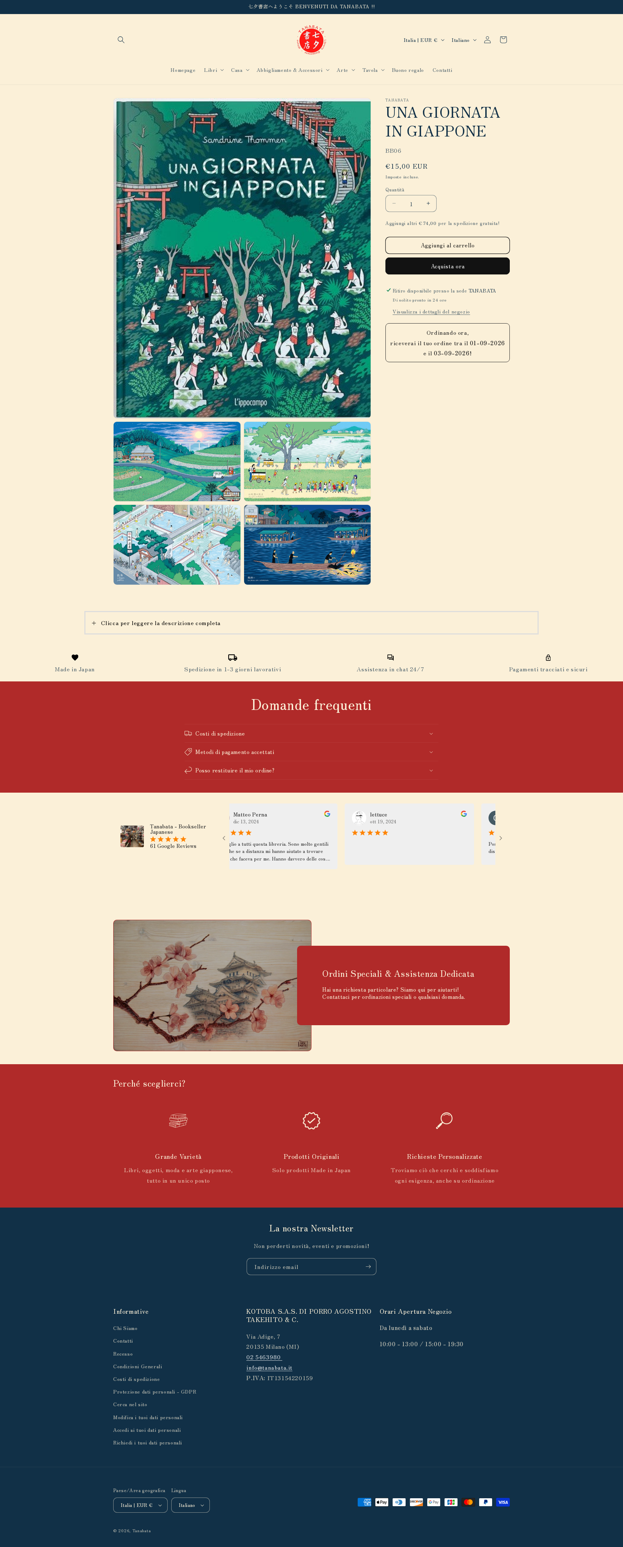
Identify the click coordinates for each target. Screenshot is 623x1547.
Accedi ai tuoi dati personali (147, 1429)
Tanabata (141, 1530)
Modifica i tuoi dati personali (148, 1417)
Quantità (394, 189)
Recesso (123, 1353)
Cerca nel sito (130, 1404)
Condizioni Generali (137, 1366)
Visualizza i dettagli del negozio (431, 311)
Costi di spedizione (136, 1378)
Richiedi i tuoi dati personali (147, 1442)
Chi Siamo (125, 1327)
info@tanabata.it (269, 1367)
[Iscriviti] (368, 1266)
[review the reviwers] (283, 814)
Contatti (123, 1340)
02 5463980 (264, 1356)
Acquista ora (448, 265)
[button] (121, 40)
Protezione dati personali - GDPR (154, 1391)
